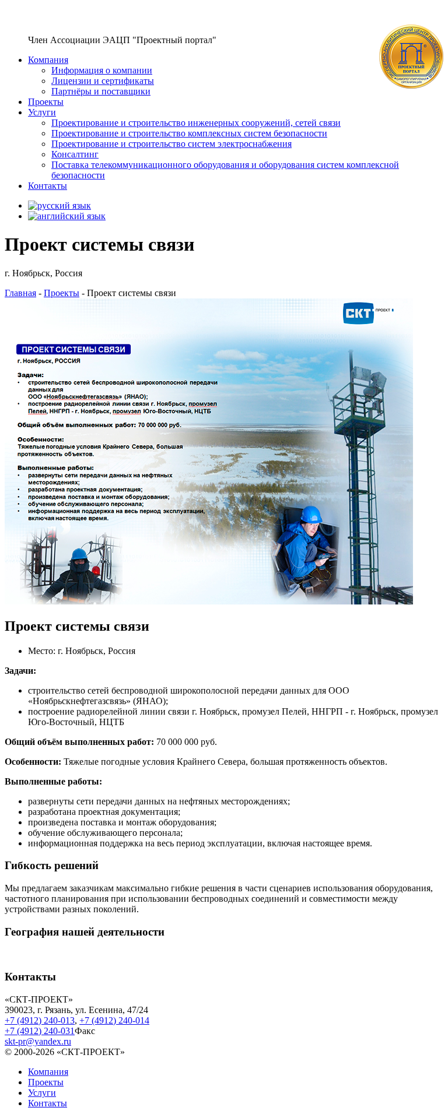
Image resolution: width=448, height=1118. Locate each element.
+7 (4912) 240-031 (40, 1031)
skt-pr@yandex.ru (38, 1041)
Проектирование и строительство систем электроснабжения (171, 144)
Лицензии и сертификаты (102, 81)
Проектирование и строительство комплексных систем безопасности (189, 133)
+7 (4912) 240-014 (114, 1020)
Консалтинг (75, 154)
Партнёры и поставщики (100, 91)
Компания (48, 60)
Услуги (42, 112)
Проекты (46, 102)
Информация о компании (101, 70)
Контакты (47, 186)
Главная (20, 293)
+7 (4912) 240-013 (40, 1020)
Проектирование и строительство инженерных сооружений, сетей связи (196, 123)
